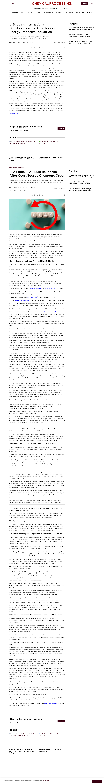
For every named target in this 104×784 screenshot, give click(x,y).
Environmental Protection (16, 167)
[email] (42, 47)
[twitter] (37, 47)
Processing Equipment (34, 12)
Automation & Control (19, 12)
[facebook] (32, 47)
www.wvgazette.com (50, 703)
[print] (64, 47)
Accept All (97, 781)
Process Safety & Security (84, 12)
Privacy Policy (46, 780)
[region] (52, 781)
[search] (13, 4)
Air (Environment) (14, 19)
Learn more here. (14, 113)
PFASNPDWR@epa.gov (21, 300)
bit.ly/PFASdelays (50, 288)
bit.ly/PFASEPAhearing (49, 311)
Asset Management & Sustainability (53, 12)
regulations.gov (32, 297)
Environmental (70, 12)
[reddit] (39, 47)
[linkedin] (34, 47)
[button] (10, 4)
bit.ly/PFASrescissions (35, 288)
